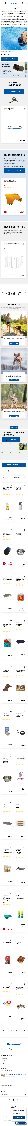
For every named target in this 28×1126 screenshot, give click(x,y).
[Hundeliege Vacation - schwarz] (21, 869)
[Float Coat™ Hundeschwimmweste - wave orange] (14, 199)
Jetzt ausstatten (14, 170)
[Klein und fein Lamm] (7, 960)
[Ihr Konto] (5, 3)
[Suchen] (22, 3)
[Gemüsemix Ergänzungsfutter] (7, 868)
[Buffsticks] (21, 960)
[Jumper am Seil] (21, 776)
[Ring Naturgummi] (7, 1003)
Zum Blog (14, 427)
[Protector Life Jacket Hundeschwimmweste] (7, 916)
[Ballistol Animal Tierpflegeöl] (7, 506)
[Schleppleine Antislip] (21, 732)
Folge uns (11, 439)
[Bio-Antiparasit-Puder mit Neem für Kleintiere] (21, 914)
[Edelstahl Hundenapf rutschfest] (7, 778)
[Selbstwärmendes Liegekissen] (21, 687)
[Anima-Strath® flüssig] (21, 596)
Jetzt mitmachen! (18, 1117)
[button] (2, 293)
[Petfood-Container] (21, 506)
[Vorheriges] (2, 43)
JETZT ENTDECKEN (14, 91)
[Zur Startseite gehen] (14, 3)
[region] (14, 126)
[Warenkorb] (25, 3)
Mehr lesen (14, 343)
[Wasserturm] (7, 731)
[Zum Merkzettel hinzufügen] (24, 108)
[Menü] (2, 3)
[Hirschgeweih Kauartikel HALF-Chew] (21, 1006)
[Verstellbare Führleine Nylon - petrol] (14, 127)
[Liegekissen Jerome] (21, 641)
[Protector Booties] (7, 550)
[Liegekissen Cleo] (7, 595)
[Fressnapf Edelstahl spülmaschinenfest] (21, 552)
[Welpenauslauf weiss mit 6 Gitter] (14, 262)
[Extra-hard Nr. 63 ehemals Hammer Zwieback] (21, 823)
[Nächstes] (26, 43)
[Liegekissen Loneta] (7, 823)
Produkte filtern (14, 464)
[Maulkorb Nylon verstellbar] (7, 687)
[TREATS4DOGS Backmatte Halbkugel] (7, 643)
